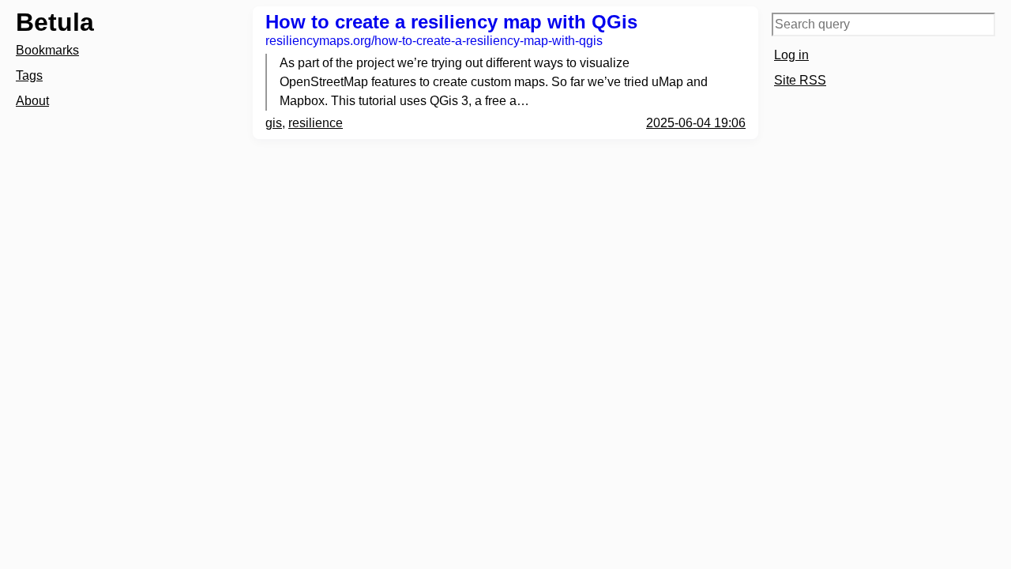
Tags (29, 75)
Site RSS (800, 80)
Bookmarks (47, 50)
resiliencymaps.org (434, 40)
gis (273, 123)
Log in (791, 55)
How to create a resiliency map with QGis (451, 21)
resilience (315, 123)
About (32, 100)
